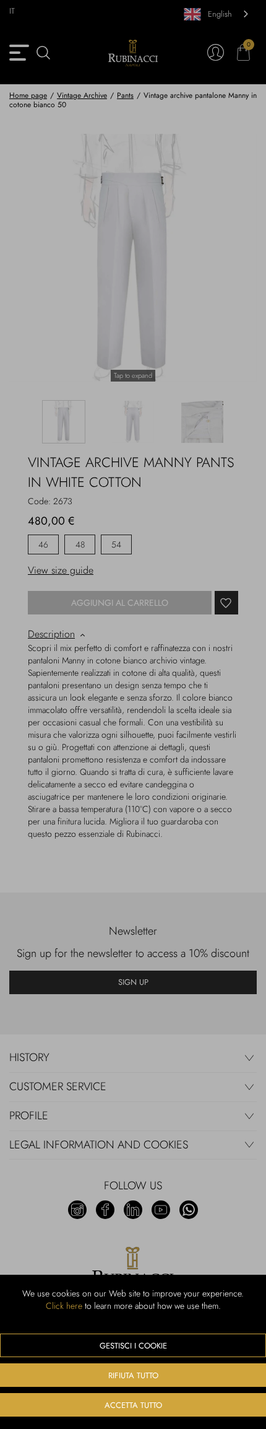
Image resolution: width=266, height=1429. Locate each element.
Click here (64, 1306)
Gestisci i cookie (133, 1346)
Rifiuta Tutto (133, 1375)
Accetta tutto (133, 1405)
